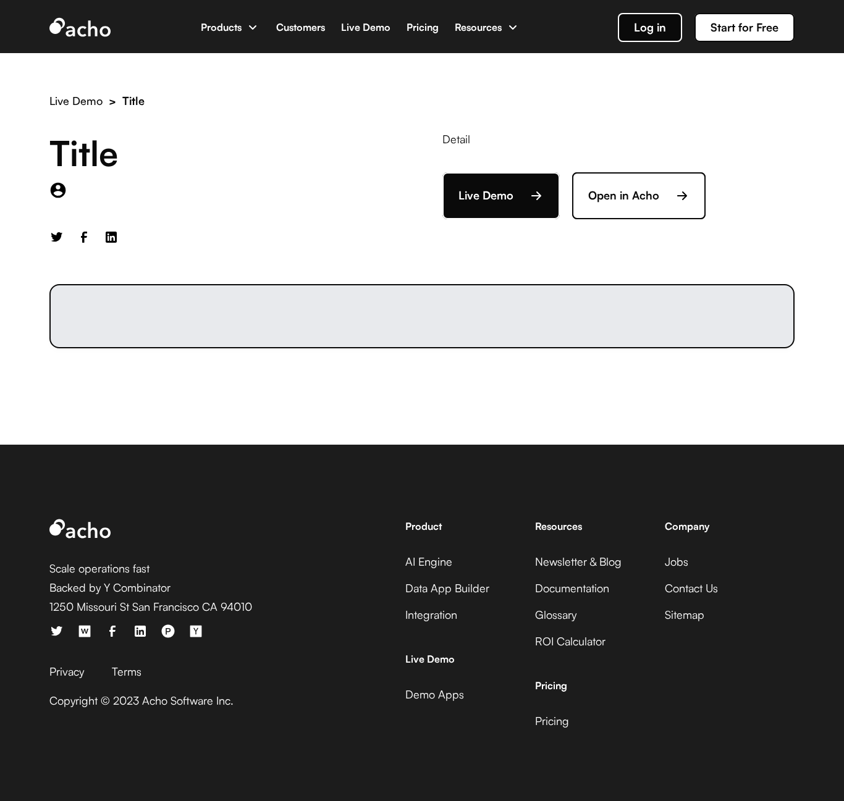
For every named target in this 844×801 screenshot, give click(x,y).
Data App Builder (447, 588)
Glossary (555, 614)
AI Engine (428, 561)
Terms (126, 671)
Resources (478, 27)
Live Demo (365, 27)
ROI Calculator (570, 641)
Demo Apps (434, 694)
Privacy (66, 671)
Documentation (572, 588)
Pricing (423, 27)
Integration (431, 614)
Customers (300, 27)
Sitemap (684, 614)
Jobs (676, 561)
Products (221, 27)
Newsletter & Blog (578, 561)
